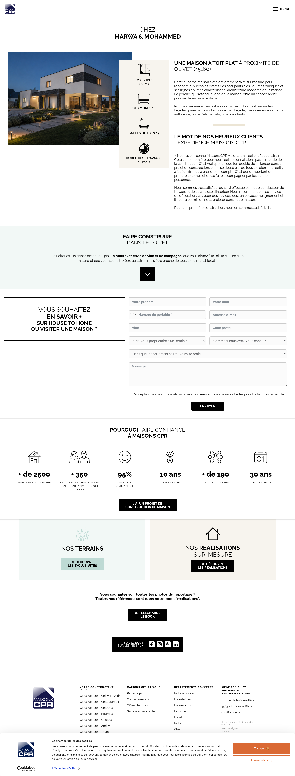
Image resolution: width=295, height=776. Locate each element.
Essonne (180, 711)
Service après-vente (141, 711)
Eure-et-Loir (182, 705)
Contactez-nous (138, 699)
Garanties (226, 731)
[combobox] (133, 315)
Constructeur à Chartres (96, 708)
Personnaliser (259, 760)
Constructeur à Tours (94, 732)
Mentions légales (229, 728)
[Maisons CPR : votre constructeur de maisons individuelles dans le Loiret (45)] (43, 698)
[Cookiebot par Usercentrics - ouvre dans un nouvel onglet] (26, 768)
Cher (177, 729)
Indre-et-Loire (184, 693)
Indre (177, 723)
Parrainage (134, 693)
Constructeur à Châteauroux (99, 702)
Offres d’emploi (137, 705)
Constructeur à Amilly (95, 726)
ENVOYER (207, 406)
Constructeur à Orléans (96, 720)
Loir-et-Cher (182, 699)
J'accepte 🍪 (261, 748)
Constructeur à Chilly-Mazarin (100, 696)
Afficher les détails (63, 768)
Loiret (178, 717)
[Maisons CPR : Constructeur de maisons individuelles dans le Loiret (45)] (10, 9)
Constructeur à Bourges (96, 714)
